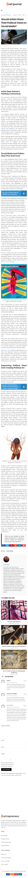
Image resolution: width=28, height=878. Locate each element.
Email (2, 747)
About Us (3, 854)
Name (3, 740)
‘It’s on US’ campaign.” (9, 262)
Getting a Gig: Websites (14, 621)
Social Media (9, 551)
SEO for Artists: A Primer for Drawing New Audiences (14, 671)
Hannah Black (5, 128)
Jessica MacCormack (6, 215)
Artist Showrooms (6, 842)
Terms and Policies (6, 858)
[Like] (26, 15)
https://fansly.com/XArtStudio (14, 714)
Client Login (4, 864)
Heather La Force (5, 350)
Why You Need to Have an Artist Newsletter (14, 646)
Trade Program (5, 845)
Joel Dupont (10, 705)
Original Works (5, 839)
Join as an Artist (5, 861)
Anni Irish (6, 564)
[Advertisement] (14, 797)
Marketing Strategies (6, 15)
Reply (25, 680)
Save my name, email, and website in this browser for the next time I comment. (7, 764)
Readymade (4, 835)
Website (3, 754)
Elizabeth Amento (6, 371)
